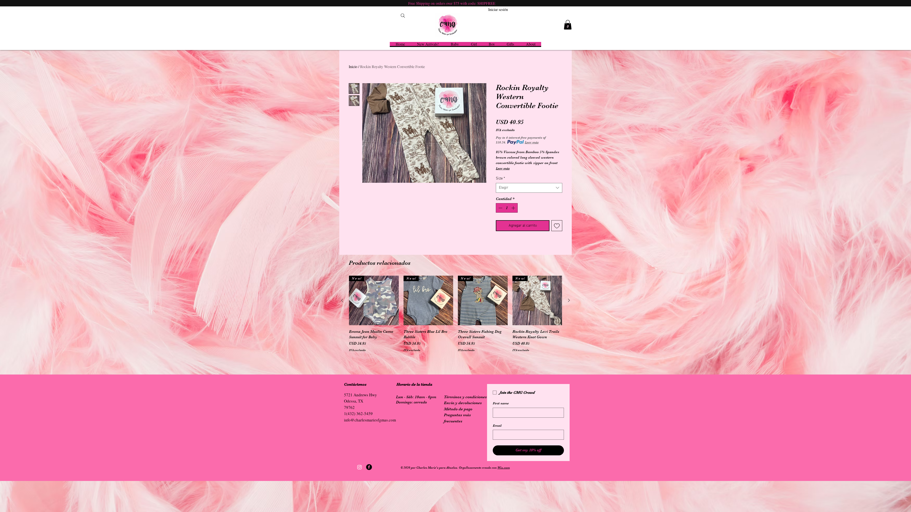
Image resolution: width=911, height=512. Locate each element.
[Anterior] (342, 300)
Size (500, 178)
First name (501, 403)
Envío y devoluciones (463, 403)
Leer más (532, 142)
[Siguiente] (569, 300)
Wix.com (503, 467)
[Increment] (513, 207)
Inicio (353, 66)
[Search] (403, 16)
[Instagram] (360, 467)
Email (497, 425)
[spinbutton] (506, 207)
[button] (568, 25)
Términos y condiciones (465, 397)
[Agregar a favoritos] (556, 225)
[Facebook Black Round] (369, 467)
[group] (455, 316)
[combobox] (529, 187)
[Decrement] (500, 207)
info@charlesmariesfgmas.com (370, 420)
